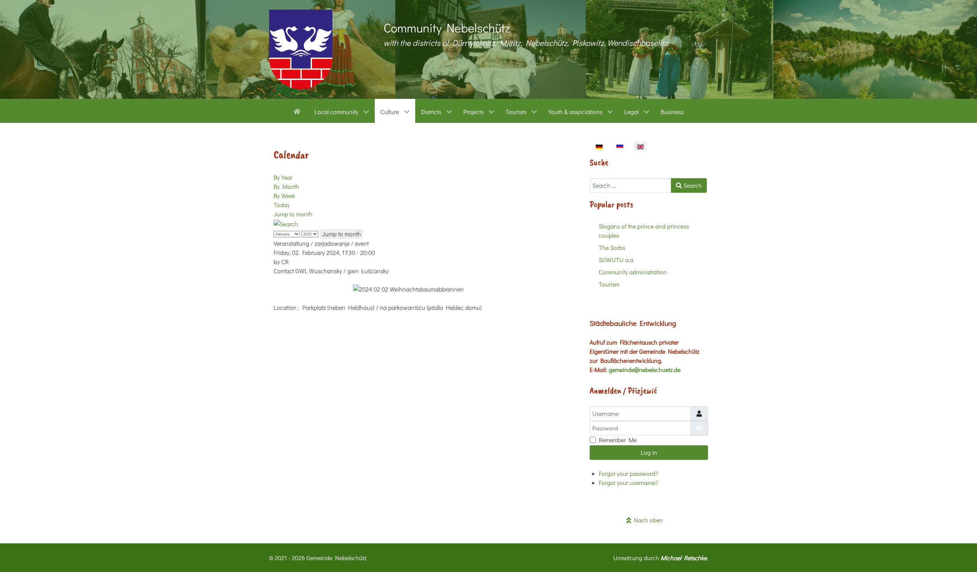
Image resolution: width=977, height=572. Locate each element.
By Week (284, 196)
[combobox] (630, 185)
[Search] (286, 223)
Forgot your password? (628, 473)
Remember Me (618, 440)
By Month (286, 186)
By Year (283, 177)
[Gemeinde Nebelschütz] (300, 49)
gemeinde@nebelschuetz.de (644, 370)
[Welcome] (298, 110)
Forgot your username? (628, 483)
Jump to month (293, 214)
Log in (649, 452)
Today (282, 205)
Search (692, 185)
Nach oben (647, 520)
